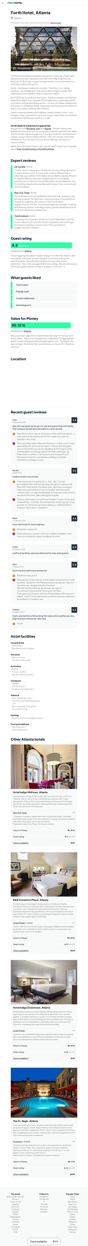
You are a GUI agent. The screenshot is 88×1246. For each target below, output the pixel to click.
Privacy (15, 1199)
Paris (72, 1196)
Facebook (44, 1199)
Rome (72, 1217)
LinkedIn (44, 1212)
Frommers (17, 1141)
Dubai (72, 1224)
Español (15, 1204)
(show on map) (55, 23)
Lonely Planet (19, 923)
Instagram (44, 1196)
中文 (15, 1232)
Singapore (72, 1229)
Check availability (21, 843)
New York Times (22, 192)
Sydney (72, 1232)
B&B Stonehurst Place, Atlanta (30, 899)
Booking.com (33, 128)
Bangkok (73, 1222)
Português (15, 1227)
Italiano (15, 1212)
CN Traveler (20, 166)
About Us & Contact (15, 1196)
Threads (44, 1204)
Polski (15, 1214)
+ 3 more (26, 1141)
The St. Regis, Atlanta (25, 1121)
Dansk (15, 1224)
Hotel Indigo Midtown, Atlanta (30, 792)
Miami (72, 1199)
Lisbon (72, 1214)
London (72, 1219)
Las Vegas (72, 1206)
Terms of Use (15, 1201)
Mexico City (72, 1212)
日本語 (15, 1229)
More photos (24, 68)
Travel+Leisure (21, 215)
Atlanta (17, 18)
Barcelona (72, 1201)
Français (15, 1209)
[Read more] (73, 813)
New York (73, 1204)
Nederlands (15, 1217)
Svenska (15, 1222)
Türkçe (15, 1219)
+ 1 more (28, 923)
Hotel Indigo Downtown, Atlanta (31, 1007)
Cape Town (72, 1227)
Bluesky (44, 1209)
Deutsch (15, 1206)
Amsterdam (72, 1209)
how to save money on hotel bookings (35, 149)
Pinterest (44, 1206)
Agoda (47, 128)
